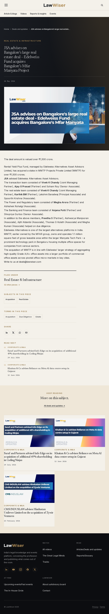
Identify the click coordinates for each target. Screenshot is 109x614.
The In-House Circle (13, 590)
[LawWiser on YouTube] (13, 569)
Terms (102, 607)
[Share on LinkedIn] (6, 332)
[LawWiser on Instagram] (20, 569)
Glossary (88, 555)
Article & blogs (10, 14)
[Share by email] (26, 332)
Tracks (46, 562)
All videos (47, 549)
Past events (27, 584)
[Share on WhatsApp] (19, 332)
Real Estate (23, 299)
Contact (46, 590)
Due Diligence (25, 317)
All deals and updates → (54, 405)
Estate (38, 317)
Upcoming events (12, 584)
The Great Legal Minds (54, 555)
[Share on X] (13, 332)
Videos (23, 14)
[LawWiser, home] (54, 5)
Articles (80, 549)
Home (6, 29)
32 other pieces (12, 285)
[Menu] (6, 5)
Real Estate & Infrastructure (22, 41)
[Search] (102, 5)
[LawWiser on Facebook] (27, 569)
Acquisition (10, 299)
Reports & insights (38, 14)
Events (53, 14)
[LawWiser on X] (34, 569)
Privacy (95, 607)
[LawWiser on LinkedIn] (6, 569)
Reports (80, 555)
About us (47, 584)
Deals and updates (20, 29)
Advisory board (58, 584)
